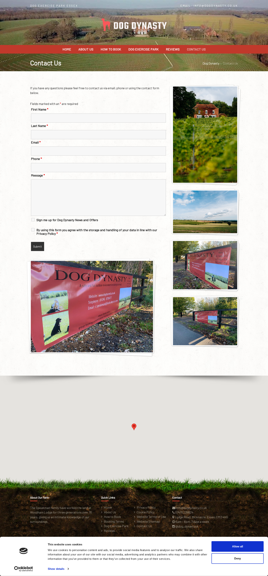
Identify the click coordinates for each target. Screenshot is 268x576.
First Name (39, 109)
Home (67, 49)
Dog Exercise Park (143, 49)
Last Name (39, 126)
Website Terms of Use (151, 516)
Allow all (237, 546)
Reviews (173, 49)
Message (38, 175)
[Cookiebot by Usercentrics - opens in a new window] (24, 569)
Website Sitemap (148, 521)
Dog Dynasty (211, 63)
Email (36, 142)
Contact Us (196, 49)
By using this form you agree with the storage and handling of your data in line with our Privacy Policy (96, 231)
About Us (85, 49)
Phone (36, 159)
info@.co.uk (191, 508)
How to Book (111, 49)
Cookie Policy (146, 512)
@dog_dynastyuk (187, 526)
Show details (56, 568)
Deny (237, 558)
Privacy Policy (146, 507)
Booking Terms (114, 521)
